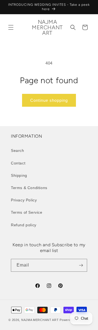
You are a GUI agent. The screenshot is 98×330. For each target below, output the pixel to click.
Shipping (19, 175)
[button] (11, 27)
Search (17, 150)
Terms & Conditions (29, 188)
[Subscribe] (81, 265)
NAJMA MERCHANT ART (40, 320)
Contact (18, 163)
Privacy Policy (24, 200)
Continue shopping (49, 100)
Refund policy (23, 225)
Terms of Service (26, 212)
